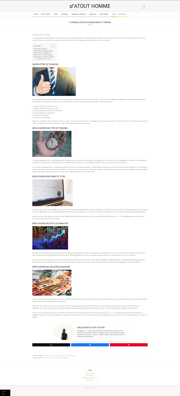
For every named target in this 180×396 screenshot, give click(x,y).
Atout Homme (92, 6)
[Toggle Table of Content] (52, 46)
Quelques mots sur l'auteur (44, 58)
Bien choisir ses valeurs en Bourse (44, 57)
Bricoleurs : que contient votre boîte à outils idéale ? (59, 355)
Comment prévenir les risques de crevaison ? (55, 358)
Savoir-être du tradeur (41, 49)
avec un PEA (118, 216)
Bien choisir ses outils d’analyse (44, 55)
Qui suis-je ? (89, 380)
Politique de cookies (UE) (89, 378)
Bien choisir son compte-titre (43, 53)
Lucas (86, 331)
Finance (90, 25)
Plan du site (89, 375)
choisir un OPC (110, 313)
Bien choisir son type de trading (44, 51)
